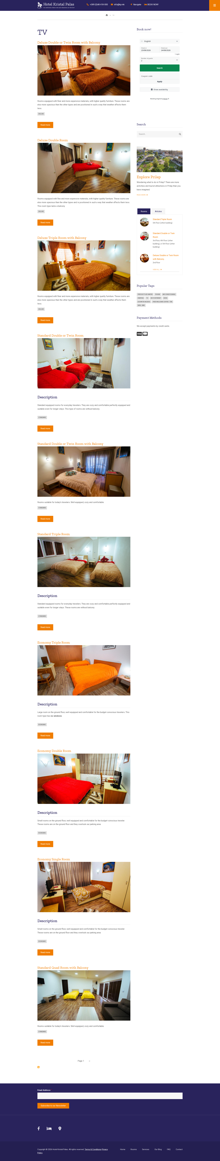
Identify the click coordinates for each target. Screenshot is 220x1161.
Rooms (134, 1149)
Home (122, 1149)
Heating (141, 298)
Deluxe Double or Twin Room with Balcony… (166, 257)
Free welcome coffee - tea (162, 302)
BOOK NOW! (153, 4)
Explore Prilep (149, 177)
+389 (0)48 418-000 (98, 4)
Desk (165, 298)
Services (145, 1149)
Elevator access (144, 302)
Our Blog (158, 1149)
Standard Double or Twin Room (164, 235)
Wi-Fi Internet (156, 298)
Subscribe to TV (38, 1067)
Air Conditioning (169, 294)
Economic (42, 724)
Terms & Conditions (93, 1149)
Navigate (136, 4)
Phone (157, 294)
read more (141, 195)
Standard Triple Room (162, 219)
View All (156, 269)
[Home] (39, 5)
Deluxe (41, 114)
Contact (179, 1149)
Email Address (43, 1090)
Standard (42, 417)
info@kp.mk (119, 4)
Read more (46, 126)
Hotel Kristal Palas (58, 4)
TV (147, 298)
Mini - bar (141, 305)
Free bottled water (145, 294)
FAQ (168, 1149)
